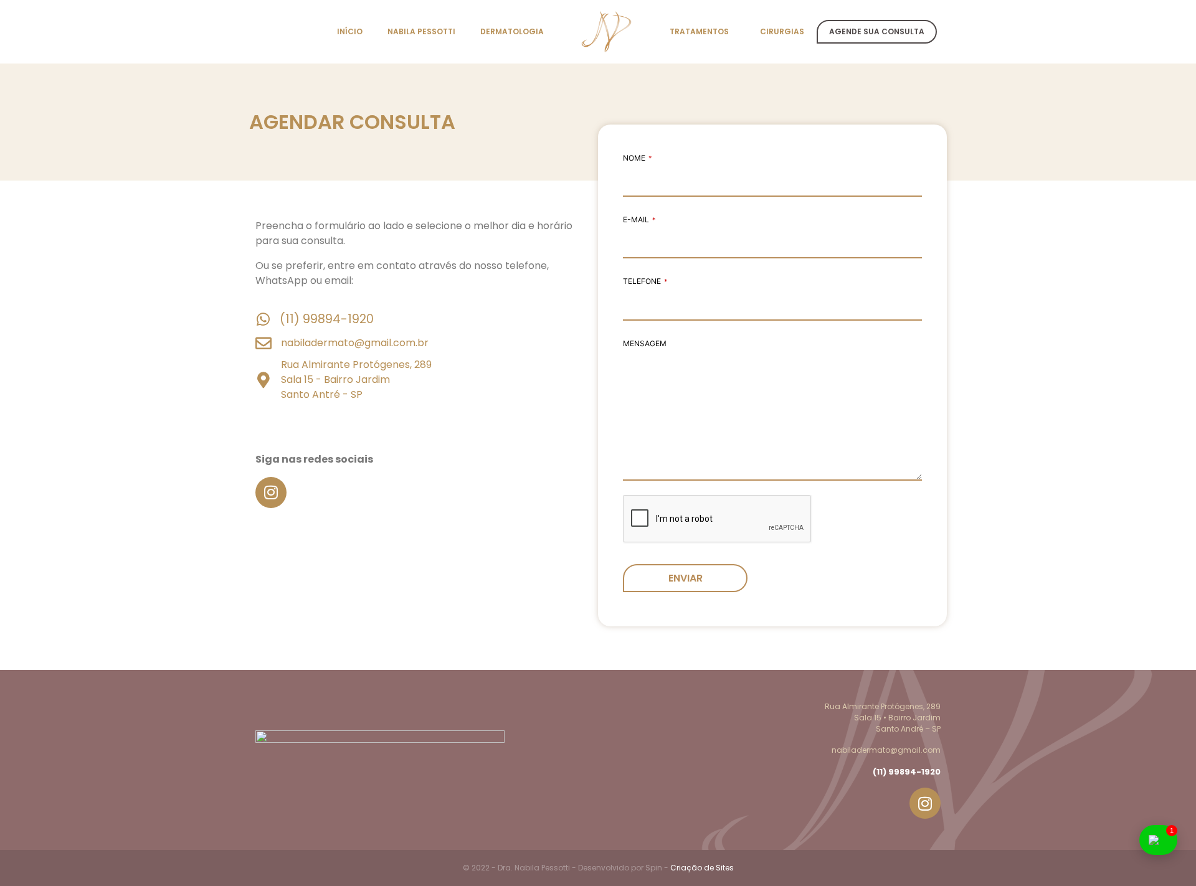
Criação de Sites (702, 867)
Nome (637, 158)
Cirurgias (782, 31)
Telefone (645, 281)
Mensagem (645, 343)
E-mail (639, 219)
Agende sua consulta (876, 31)
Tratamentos (699, 31)
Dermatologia (512, 31)
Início (350, 31)
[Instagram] (271, 492)
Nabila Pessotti (421, 31)
